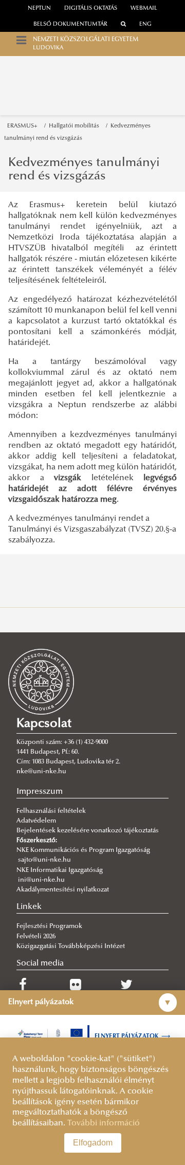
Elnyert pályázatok (133, 1036)
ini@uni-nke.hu (41, 880)
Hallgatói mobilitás (75, 126)
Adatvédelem (36, 821)
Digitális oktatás (90, 8)
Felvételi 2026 (35, 937)
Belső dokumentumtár (70, 24)
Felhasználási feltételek (51, 811)
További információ (103, 1123)
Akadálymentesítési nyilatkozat (62, 890)
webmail (144, 8)
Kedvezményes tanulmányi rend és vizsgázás (84, 170)
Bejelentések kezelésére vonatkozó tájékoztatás (87, 831)
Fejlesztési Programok (49, 926)
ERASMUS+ (24, 126)
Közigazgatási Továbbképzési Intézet (70, 946)
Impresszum (39, 792)
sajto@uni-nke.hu (44, 860)
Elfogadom (93, 1142)
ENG (145, 24)
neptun (39, 8)
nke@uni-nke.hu (41, 772)
